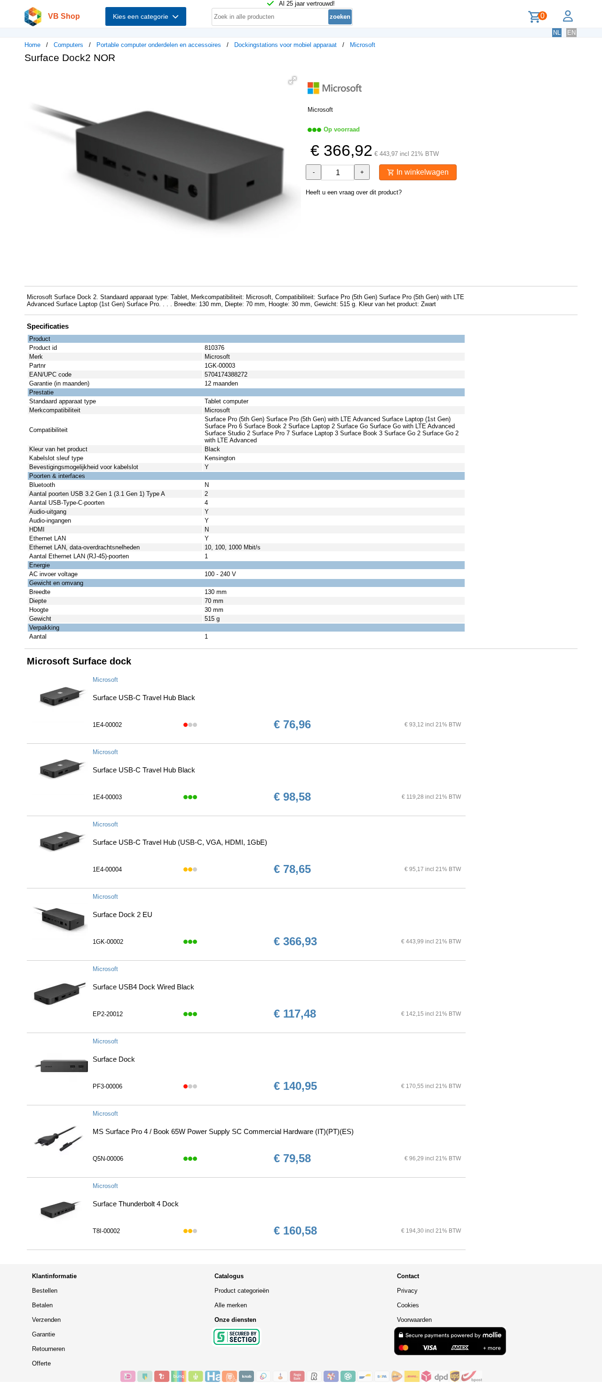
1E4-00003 (107, 797)
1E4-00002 (107, 724)
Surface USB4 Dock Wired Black (143, 987)
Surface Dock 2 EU (122, 914)
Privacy (407, 1290)
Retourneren (48, 1348)
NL (557, 32)
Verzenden (46, 1319)
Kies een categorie (142, 16)
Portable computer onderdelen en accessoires (158, 44)
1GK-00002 (108, 941)
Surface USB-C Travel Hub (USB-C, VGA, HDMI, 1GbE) (180, 842)
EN (571, 32)
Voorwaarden (414, 1319)
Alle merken (230, 1305)
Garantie (43, 1334)
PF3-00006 (107, 1086)
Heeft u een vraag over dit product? (354, 192)
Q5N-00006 (108, 1158)
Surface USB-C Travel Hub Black (144, 698)
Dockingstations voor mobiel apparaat (285, 44)
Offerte (41, 1363)
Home (32, 44)
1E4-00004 (107, 869)
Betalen (42, 1305)
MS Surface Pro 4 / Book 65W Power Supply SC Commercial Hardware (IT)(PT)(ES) (223, 1131)
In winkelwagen (422, 172)
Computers (68, 44)
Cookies (408, 1305)
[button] (292, 80)
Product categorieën (241, 1290)
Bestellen (44, 1290)
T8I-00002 (106, 1231)
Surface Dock (114, 1059)
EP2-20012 (108, 1014)
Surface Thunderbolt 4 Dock (136, 1204)
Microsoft (362, 44)
